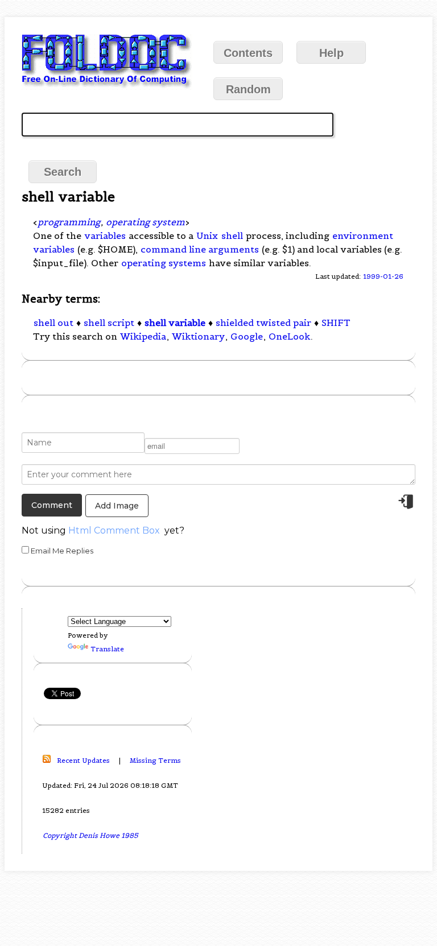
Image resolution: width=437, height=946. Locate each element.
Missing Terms (155, 760)
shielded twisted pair (263, 322)
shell (232, 235)
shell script (109, 322)
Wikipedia (143, 336)
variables (105, 235)
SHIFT (336, 322)
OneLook (289, 336)
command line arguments (200, 249)
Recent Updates (83, 760)
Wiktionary (198, 336)
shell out (53, 322)
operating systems (163, 262)
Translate (107, 649)
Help (331, 53)
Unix (207, 235)
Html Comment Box (114, 530)
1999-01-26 (383, 276)
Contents (248, 53)
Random (248, 89)
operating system (145, 222)
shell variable (175, 322)
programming (69, 222)
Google (246, 336)
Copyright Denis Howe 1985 (90, 835)
